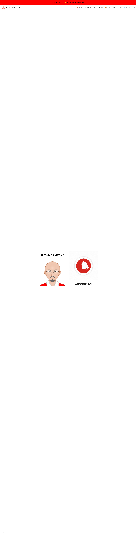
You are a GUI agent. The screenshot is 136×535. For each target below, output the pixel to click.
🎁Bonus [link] (107, 7)
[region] (68, 2)
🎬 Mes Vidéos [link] (98, 7)
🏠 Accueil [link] (80, 7)
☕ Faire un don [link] (117, 7)
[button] (134, 7)
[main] (52, 255)
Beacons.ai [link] (88, 7)
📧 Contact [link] (127, 7)
